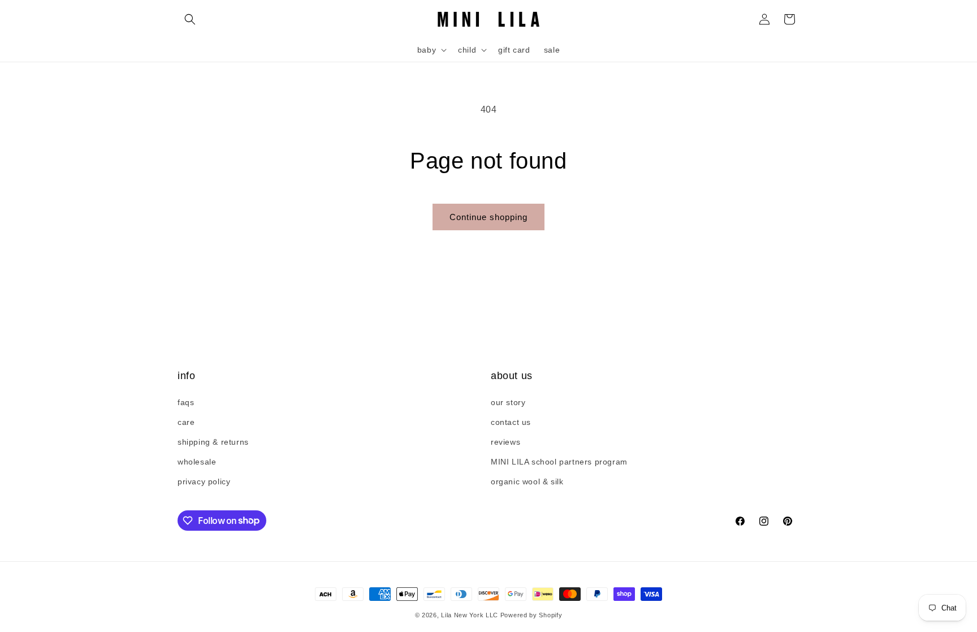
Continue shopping (488, 217)
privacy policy (204, 481)
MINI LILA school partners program (559, 461)
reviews (505, 441)
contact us (511, 422)
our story (508, 402)
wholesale (197, 461)
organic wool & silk (527, 481)
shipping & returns (213, 441)
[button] (190, 19)
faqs (186, 402)
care (186, 422)
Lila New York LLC (469, 615)
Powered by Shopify (531, 615)
